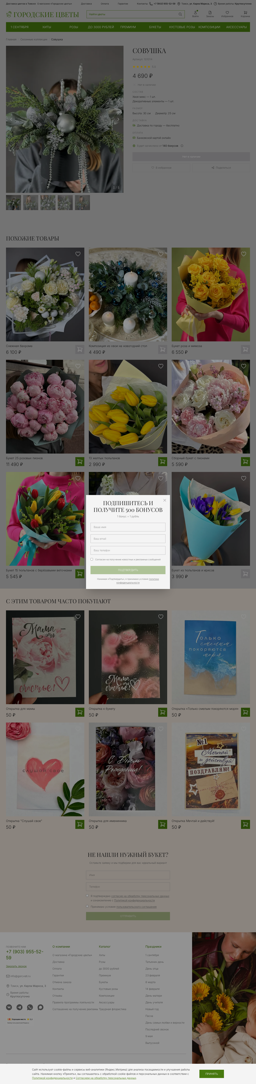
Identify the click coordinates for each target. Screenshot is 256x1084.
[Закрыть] (164, 500)
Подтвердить (128, 570)
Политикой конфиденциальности (52, 1077)
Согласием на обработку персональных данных (106, 1077)
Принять (211, 1073)
